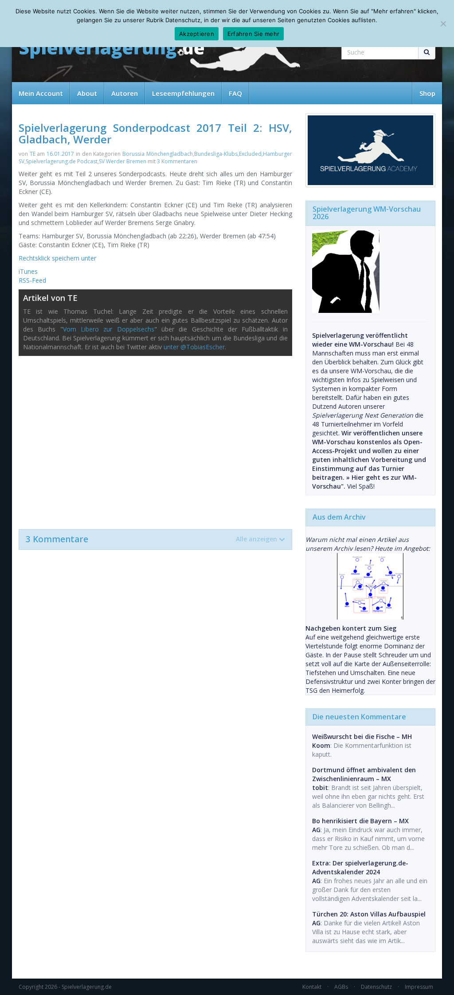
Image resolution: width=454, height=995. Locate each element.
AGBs (341, 987)
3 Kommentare (151, 539)
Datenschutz (376, 987)
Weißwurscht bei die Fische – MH (362, 736)
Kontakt (311, 987)
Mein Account (41, 93)
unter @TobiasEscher (194, 347)
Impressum (419, 987)
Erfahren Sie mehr (253, 33)
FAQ (235, 93)
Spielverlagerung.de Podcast (62, 161)
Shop (427, 93)
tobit (320, 787)
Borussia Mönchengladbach (157, 154)
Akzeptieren (196, 33)
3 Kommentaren (177, 161)
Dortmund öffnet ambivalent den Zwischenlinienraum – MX (364, 774)
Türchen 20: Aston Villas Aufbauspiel (369, 914)
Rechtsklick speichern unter (57, 258)
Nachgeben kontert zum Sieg (350, 628)
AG (316, 829)
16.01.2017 (60, 154)
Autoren (124, 93)
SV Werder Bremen (122, 161)
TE (32, 154)
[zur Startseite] (112, 50)
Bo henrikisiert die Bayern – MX (360, 821)
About (87, 93)
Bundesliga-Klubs (216, 154)
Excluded (250, 154)
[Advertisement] (155, 438)
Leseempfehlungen (183, 93)
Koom (321, 745)
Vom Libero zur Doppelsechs (108, 329)
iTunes (28, 271)
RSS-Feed (32, 280)
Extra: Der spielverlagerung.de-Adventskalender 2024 (360, 867)
